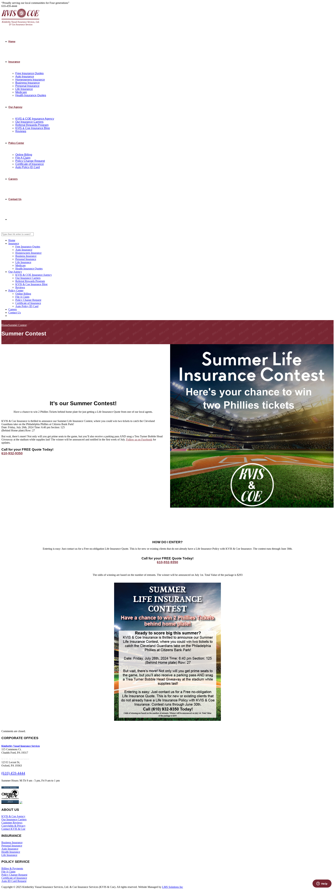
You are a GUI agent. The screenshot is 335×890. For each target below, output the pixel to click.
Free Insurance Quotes (29, 73)
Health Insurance (10, 851)
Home (11, 41)
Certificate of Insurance (29, 164)
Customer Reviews (11, 822)
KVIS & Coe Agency (13, 816)
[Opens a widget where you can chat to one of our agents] (322, 884)
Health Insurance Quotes (30, 95)
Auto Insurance (24, 76)
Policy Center (16, 142)
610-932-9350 (12, 453)
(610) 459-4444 (13, 773)
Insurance (14, 61)
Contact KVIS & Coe (13, 828)
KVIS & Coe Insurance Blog (32, 128)
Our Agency (15, 107)
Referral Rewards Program (32, 125)
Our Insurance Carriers (29, 121)
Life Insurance (24, 89)
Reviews (20, 131)
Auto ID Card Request (13, 881)
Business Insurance (27, 82)
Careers (13, 178)
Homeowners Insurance (30, 79)
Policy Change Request (30, 160)
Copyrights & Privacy (13, 825)
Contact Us (14, 199)
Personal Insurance (27, 85)
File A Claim (22, 157)
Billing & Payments (12, 868)
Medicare (21, 92)
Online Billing (23, 154)
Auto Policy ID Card (27, 167)
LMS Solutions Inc (172, 886)
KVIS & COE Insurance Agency (34, 118)
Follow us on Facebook (139, 439)
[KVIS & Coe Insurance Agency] (20, 25)
